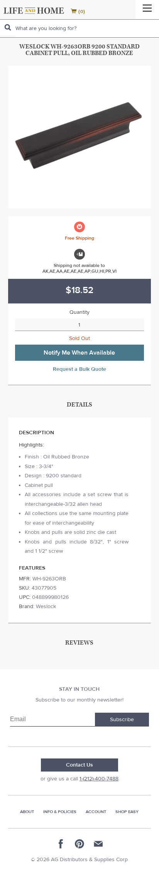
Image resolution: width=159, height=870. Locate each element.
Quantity (79, 312)
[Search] (7, 27)
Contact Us (79, 765)
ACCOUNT (96, 812)
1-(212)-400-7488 (99, 778)
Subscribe (122, 719)
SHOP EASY (127, 812)
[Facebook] (61, 843)
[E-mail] (98, 843)
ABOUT (27, 812)
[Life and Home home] (34, 11)
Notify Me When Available (79, 353)
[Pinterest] (79, 843)
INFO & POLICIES (59, 812)
